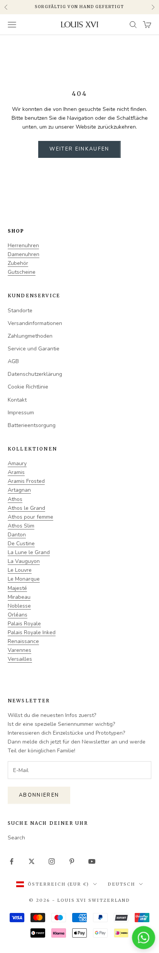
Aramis (16, 472)
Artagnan (19, 490)
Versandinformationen (35, 323)
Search (16, 837)
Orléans (17, 614)
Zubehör (18, 263)
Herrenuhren (23, 245)
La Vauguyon (24, 561)
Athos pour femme (30, 517)
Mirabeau (19, 597)
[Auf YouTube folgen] (92, 861)
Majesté (17, 588)
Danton (17, 534)
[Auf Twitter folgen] (32, 861)
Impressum (21, 412)
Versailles (20, 659)
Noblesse (19, 606)
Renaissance (23, 641)
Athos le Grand (26, 508)
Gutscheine (22, 272)
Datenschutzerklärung (35, 374)
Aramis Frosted (26, 481)
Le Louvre (20, 570)
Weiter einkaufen (79, 149)
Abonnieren (39, 795)
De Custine (21, 543)
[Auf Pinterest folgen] (72, 861)
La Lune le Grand (29, 552)
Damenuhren (23, 254)
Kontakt (17, 400)
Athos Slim (21, 525)
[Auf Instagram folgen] (52, 861)
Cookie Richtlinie (28, 386)
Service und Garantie (33, 348)
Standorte (20, 310)
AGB (13, 361)
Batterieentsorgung (32, 425)
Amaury (17, 463)
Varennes (19, 650)
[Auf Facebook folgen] (11, 861)
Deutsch (121, 884)
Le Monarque (24, 579)
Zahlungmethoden (30, 336)
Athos (15, 499)
